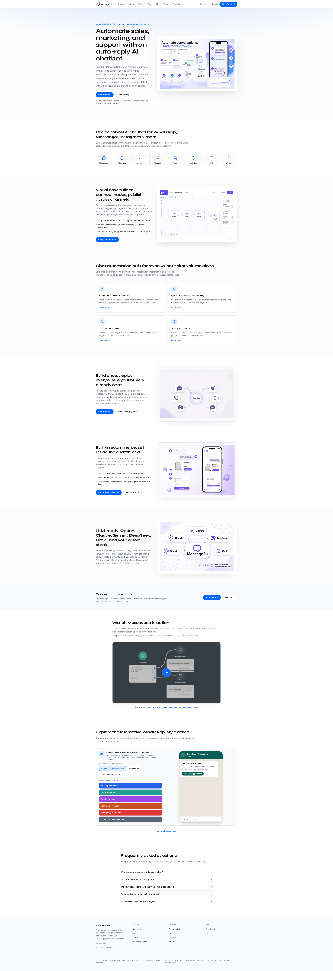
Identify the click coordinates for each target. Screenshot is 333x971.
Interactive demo (139, 941)
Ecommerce (134, 768)
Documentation (175, 929)
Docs (150, 4)
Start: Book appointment (192, 774)
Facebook (100, 948)
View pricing (123, 95)
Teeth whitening (108, 792)
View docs (230, 597)
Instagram (110, 948)
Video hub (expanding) (188, 707)
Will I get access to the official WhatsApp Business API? (166, 887)
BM (204, 4)
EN (201, 4)
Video (131, 4)
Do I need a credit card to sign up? (166, 879)
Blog (158, 4)
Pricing (141, 4)
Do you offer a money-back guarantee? (166, 894)
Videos (135, 937)
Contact (176, 4)
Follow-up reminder (110, 806)
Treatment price (108, 799)
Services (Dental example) (112, 768)
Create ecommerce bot (108, 492)
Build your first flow (107, 239)
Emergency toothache (111, 812)
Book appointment (109, 785)
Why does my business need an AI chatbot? (166, 872)
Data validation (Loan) (111, 774)
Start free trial (228, 4)
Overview (136, 929)
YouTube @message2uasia (164, 707)
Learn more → (105, 308)
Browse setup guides (127, 411)
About (166, 4)
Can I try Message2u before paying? (166, 901)
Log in (215, 4)
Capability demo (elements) (113, 819)
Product (121, 4)
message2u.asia (170, 962)
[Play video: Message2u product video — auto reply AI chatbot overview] (166, 672)
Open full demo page (166, 831)
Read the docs (132, 492)
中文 (209, 4)
